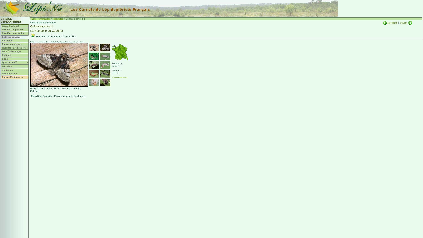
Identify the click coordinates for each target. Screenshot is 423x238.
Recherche (7, 40)
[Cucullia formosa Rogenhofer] (410, 23)
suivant (404, 23)
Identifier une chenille (13, 33)
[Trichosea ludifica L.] (385, 23)
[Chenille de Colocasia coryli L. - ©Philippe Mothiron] (93, 56)
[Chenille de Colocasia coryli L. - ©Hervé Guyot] (93, 74)
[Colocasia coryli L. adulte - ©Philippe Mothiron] (94, 47)
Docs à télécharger (11, 51)
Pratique (6, 55)
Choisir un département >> (10, 72)
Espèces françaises (40, 19)
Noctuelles (58, 19)
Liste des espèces (11, 37)
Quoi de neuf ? (15, 62)
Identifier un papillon (13, 29)
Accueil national (10, 26)
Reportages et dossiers (15, 48)
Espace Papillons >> (12, 77)
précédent (392, 23)
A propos (7, 66)
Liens (5, 59)
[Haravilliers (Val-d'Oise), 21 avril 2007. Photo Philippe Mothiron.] (59, 86)
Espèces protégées (11, 44)
